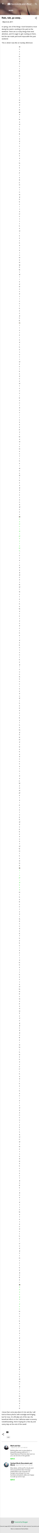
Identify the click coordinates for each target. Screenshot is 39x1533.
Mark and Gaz (15, 1446)
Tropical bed (19, 880)
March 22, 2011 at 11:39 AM (24, 1465)
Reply (12, 1459)
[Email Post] (7, 1433)
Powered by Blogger (21, 1522)
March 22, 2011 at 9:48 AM (19, 1447)
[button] (36, 18)
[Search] (36, 4)
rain (8, 1437)
